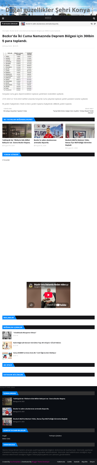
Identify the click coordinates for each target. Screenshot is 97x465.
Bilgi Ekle (85, 462)
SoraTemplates (15, 462)
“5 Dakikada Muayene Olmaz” (24, 333)
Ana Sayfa (5, 31)
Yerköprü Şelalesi (55, 436)
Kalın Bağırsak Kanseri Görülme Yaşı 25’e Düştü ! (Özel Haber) (37, 343)
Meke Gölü (6, 439)
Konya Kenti (8, 46)
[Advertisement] (48, 232)
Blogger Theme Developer (41, 462)
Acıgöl (4, 436)
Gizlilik (69, 462)
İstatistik (76, 462)
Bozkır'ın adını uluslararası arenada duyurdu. (42, 24)
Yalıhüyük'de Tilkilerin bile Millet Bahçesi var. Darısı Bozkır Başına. (16, 141)
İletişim (92, 462)
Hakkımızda (61, 462)
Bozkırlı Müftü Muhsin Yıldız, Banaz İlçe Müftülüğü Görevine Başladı (78, 142)
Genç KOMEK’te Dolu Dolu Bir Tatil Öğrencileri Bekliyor (34, 353)
